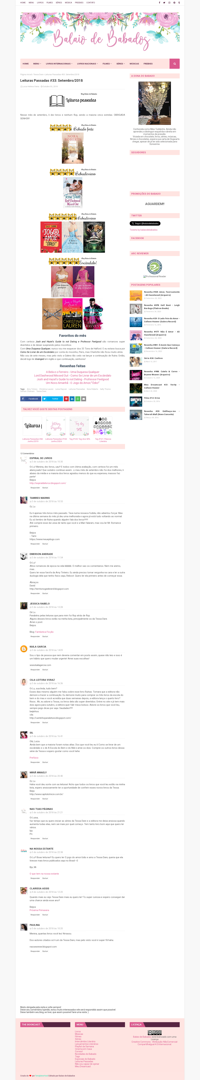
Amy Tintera (32, 389)
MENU (31, 3)
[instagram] (169, 2)
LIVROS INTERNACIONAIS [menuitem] (58, 64)
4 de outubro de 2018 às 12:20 (47, 892)
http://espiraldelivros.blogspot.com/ (48, 483)
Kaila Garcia (38, 646)
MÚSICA (68, 3)
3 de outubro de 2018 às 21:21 (47, 812)
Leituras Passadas (77, 389)
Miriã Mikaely (38, 772)
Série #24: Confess (153, 358)
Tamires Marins (40, 498)
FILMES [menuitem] (106, 64)
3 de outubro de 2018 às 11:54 (47, 557)
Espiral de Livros (41, 458)
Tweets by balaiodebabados (144, 230)
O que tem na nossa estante (44, 873)
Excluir (45, 488)
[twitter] (164, 2)
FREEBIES (79, 3)
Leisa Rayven (61, 389)
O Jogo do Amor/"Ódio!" (85, 382)
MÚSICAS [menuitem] (134, 64)
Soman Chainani (27, 391)
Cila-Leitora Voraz (42, 680)
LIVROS (40, 3)
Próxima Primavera (39, 910)
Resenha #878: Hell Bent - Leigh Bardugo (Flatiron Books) (162, 306)
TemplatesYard (41, 1076)
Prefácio (34, 757)
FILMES (50, 3)
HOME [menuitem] (26, 64)
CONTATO (90, 3)
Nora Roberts (92, 389)
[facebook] (159, 2)
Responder (35, 488)
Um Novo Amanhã (57, 382)
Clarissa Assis (39, 888)
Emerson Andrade (41, 554)
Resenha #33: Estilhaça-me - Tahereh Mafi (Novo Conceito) (162, 413)
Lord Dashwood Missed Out (51, 375)
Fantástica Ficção (44, 632)
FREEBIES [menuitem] (148, 64)
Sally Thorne (105, 389)
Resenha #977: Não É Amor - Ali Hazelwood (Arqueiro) (162, 333)
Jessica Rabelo (40, 603)
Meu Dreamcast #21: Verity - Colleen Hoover (162, 386)
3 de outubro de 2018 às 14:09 (47, 650)
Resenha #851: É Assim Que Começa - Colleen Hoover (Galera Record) (162, 346)
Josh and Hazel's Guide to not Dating (59, 379)
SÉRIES (59, 3)
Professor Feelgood (96, 379)
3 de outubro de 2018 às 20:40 (47, 776)
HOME (23, 3)
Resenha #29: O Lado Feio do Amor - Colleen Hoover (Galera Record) (162, 320)
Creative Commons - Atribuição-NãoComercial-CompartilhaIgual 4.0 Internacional (155, 1043)
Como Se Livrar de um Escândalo (90, 375)
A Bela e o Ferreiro (57, 372)
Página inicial (26, 74)
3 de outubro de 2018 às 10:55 (47, 501)
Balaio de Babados (142, 1037)
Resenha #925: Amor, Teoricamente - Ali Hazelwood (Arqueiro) (162, 293)
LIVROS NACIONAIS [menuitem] (86, 64)
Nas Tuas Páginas (41, 809)
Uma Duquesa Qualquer (84, 372)
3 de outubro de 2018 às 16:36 (47, 683)
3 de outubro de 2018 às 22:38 (47, 852)
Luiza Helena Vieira (30, 86)
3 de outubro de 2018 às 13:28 (47, 607)
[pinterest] (174, 2)
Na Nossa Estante (41, 848)
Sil (31, 732)
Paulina (35, 925)
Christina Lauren (46, 389)
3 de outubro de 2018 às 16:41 (47, 736)
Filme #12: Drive (152, 398)
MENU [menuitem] (36, 64)
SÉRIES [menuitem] (119, 64)
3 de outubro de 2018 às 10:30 (47, 461)
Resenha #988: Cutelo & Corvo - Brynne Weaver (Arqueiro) (162, 373)
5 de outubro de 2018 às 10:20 (47, 928)
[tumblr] (179, 2)
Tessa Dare (38, 74)
